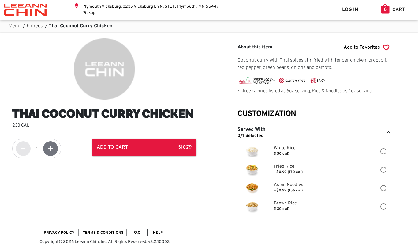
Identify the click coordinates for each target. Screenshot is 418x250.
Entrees (35, 26)
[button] (313, 133)
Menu (15, 26)
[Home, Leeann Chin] (25, 10)
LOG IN (350, 10)
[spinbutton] (37, 148)
